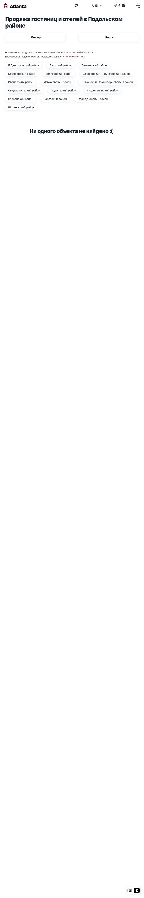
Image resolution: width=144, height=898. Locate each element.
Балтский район (60, 65)
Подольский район (63, 90)
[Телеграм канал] (115, 5)
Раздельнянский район (102, 90)
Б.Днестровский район (23, 65)
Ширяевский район (21, 107)
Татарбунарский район (92, 98)
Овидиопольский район (24, 90)
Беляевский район (94, 65)
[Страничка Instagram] (123, 5)
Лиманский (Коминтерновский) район (107, 82)
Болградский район (59, 73)
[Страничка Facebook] (119, 5)
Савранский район (20, 98)
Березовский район (21, 73)
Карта (109, 37)
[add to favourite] (76, 5)
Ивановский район (20, 82)
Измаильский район (57, 82)
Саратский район (55, 98)
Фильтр (36, 37)
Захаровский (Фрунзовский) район (106, 73)
